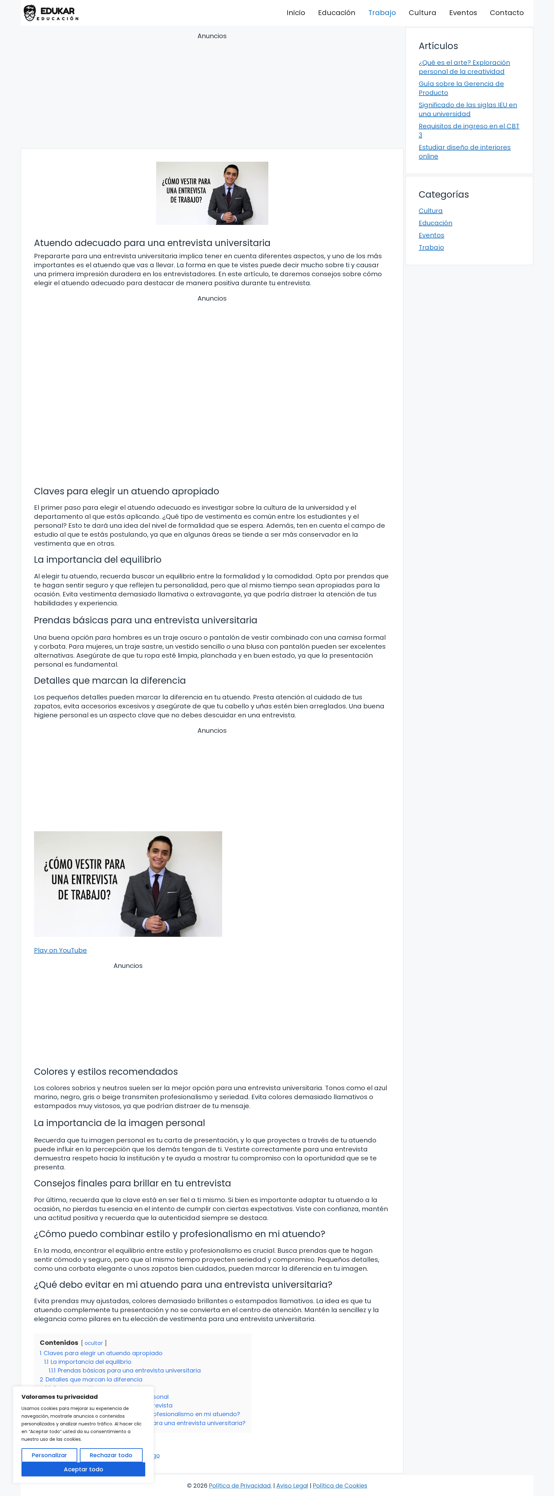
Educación (337, 13)
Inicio (296, 13)
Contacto (507, 13)
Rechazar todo (111, 1455)
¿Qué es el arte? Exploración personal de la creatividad (464, 67)
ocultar (94, 1343)
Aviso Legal (292, 1486)
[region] (83, 1434)
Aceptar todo (83, 1469)
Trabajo (382, 13)
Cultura (422, 13)
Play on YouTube (60, 950)
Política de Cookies (340, 1486)
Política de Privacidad (240, 1486)
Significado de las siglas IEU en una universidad (468, 109)
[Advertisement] (212, 91)
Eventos (463, 13)
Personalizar (49, 1455)
